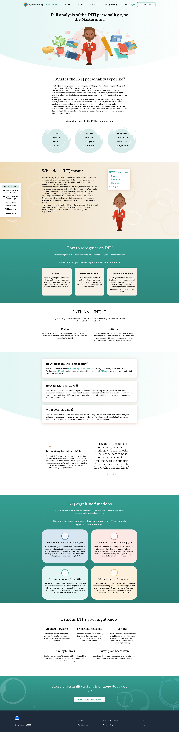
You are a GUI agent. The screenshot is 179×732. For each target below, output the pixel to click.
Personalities (52, 5)
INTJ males (61, 371)
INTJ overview (10, 186)
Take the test (146, 4)
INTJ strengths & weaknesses (10, 191)
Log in (132, 4)
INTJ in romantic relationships (10, 197)
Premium (67, 5)
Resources (95, 5)
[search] (126, 4)
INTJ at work (10, 213)
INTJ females (104, 371)
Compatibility (111, 5)
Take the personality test (89, 699)
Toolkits (81, 5)
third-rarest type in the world (78, 369)
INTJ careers (10, 209)
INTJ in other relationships (10, 204)
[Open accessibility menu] (17, 718)
